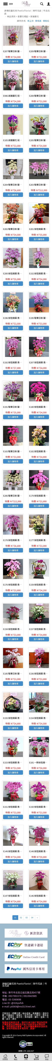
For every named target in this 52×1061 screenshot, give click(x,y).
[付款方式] (26, 932)
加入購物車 (13, 61)
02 (21, 917)
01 (15, 917)
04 (32, 917)
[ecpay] (26, 944)
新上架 (30, 20)
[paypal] (26, 968)
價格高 (38, 20)
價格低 (46, 20)
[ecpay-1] (26, 956)
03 (27, 917)
